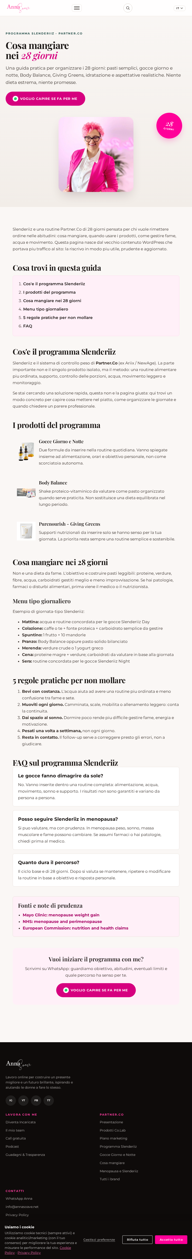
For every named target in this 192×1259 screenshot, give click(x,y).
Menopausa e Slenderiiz (119, 1171)
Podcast (12, 1146)
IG (10, 1100)
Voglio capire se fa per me (48, 99)
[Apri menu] (77, 8)
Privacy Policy (17, 1215)
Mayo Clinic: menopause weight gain (61, 915)
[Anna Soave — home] (18, 8)
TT (48, 1100)
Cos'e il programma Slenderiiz (54, 283)
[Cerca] (127, 8)
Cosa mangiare (112, 1163)
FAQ (27, 326)
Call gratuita (16, 1138)
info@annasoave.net (22, 1207)
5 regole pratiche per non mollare (58, 317)
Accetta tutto (171, 1239)
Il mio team (15, 1130)
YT (23, 1100)
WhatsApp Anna (19, 1198)
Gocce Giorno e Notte (117, 1155)
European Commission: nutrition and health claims (75, 928)
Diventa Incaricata (21, 1122)
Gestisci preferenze (99, 1239)
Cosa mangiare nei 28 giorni (52, 300)
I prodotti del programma (49, 292)
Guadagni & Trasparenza (25, 1155)
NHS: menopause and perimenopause (62, 921)
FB (36, 1100)
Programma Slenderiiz (118, 1146)
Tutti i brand (110, 1179)
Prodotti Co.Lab (113, 1130)
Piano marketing (113, 1138)
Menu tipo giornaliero (45, 309)
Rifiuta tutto (137, 1239)
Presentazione (111, 1122)
